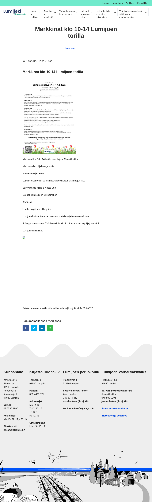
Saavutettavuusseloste (115, 408)
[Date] (24, 60)
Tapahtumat (117, 3)
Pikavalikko (142, 3)
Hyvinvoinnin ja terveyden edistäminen (103, 13)
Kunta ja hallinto (34, 13)
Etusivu (105, 3)
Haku (131, 3)
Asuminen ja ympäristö (48, 13)
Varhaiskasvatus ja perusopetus (67, 12)
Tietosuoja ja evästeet (114, 415)
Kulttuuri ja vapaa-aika (85, 13)
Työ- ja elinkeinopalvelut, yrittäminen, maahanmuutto (130, 13)
